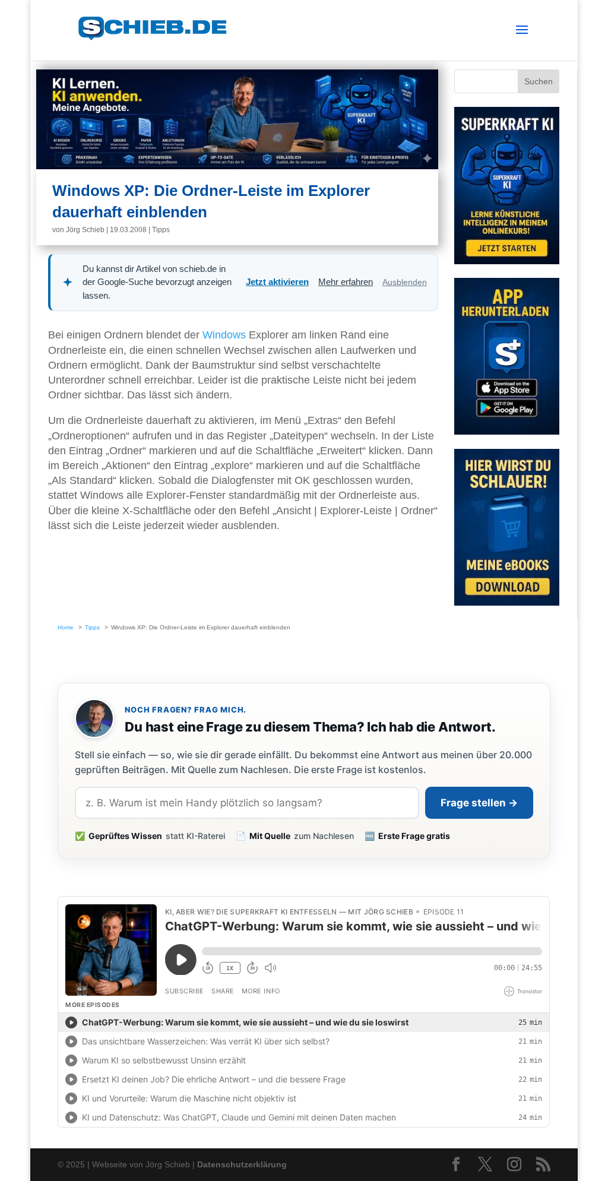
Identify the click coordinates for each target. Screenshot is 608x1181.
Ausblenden (404, 282)
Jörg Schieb (85, 230)
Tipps (161, 230)
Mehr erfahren (345, 282)
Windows (224, 335)
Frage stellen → (479, 803)
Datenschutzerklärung (242, 1164)
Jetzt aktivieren (277, 282)
